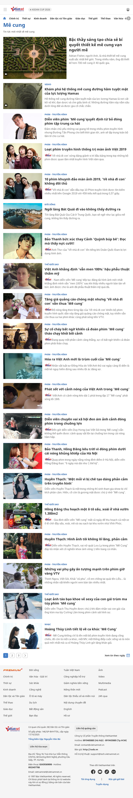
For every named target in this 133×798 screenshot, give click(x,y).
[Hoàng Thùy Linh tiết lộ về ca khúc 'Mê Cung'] (22, 636)
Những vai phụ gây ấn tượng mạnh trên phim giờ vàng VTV (85, 571)
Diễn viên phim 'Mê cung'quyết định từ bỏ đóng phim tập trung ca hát (83, 121)
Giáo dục (80, 18)
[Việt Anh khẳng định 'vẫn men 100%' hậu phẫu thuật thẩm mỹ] (22, 276)
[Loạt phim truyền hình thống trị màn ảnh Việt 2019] (22, 156)
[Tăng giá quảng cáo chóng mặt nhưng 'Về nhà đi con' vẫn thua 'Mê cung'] (22, 306)
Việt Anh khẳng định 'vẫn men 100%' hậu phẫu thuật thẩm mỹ (87, 271)
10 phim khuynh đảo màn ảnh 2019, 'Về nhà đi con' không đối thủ (85, 181)
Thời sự (26, 18)
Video (48, 84)
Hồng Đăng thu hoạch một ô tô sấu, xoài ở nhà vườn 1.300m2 (87, 511)
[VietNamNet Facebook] (93, 773)
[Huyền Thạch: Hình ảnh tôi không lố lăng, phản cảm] (22, 546)
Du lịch (33, 702)
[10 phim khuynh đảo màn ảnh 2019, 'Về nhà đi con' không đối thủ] (22, 186)
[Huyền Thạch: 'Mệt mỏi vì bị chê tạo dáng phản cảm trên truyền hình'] (22, 486)
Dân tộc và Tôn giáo (61, 18)
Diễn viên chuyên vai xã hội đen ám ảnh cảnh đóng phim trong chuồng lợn (85, 421)
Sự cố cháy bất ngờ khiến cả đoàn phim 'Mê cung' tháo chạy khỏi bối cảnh (84, 331)
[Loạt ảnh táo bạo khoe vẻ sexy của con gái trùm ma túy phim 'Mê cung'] (22, 606)
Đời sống (50, 204)
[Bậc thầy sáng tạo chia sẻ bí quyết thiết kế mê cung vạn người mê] (34, 58)
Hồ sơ (67, 715)
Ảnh (100, 670)
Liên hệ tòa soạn (38, 746)
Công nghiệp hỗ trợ (74, 676)
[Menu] (5, 10)
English (68, 709)
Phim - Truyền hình (56, 114)
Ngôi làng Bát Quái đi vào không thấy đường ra (83, 209)
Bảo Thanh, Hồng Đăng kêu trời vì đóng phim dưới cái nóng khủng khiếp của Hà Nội (85, 451)
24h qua (102, 696)
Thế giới (92, 18)
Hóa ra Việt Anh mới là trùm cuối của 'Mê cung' (83, 359)
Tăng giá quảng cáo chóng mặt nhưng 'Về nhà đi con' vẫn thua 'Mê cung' (84, 301)
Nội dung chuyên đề (75, 702)
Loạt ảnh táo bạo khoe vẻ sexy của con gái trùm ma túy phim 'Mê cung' (86, 601)
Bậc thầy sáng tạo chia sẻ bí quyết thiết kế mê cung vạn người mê (95, 44)
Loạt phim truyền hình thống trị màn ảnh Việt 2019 (85, 149)
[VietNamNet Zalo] (113, 773)
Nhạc (48, 624)
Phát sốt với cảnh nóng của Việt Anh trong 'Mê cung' (87, 389)
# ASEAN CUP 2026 (40, 9)
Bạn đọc (33, 715)
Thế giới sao (52, 264)
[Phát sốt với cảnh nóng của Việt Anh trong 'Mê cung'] (22, 396)
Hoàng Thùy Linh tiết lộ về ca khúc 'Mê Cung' (81, 629)
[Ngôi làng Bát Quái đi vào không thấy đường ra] (22, 216)
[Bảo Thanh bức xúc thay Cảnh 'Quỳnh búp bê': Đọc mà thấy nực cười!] (22, 246)
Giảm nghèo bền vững (76, 683)
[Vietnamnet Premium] (13, 671)
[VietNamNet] (4, 18)
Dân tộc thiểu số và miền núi (79, 696)
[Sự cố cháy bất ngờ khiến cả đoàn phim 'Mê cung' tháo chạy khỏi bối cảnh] (22, 336)
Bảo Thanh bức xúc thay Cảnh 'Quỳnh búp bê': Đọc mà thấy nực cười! (85, 241)
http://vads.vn (90, 749)
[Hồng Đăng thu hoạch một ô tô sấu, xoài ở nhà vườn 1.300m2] (22, 516)
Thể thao (106, 18)
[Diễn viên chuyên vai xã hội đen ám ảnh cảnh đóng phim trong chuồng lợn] (22, 426)
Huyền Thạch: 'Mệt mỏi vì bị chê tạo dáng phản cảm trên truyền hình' (86, 481)
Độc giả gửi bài (116, 779)
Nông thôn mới (72, 689)
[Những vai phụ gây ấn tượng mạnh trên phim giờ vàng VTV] (22, 576)
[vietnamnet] (18, 11)
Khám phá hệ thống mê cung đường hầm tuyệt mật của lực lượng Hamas (86, 91)
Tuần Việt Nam (72, 670)
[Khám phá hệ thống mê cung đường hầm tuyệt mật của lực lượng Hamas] (22, 96)
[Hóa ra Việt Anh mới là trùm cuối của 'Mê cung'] (22, 366)
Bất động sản (36, 709)
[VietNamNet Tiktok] (107, 773)
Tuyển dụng (102, 784)
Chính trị (14, 18)
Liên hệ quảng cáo (86, 728)
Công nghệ (35, 689)
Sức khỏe (34, 683)
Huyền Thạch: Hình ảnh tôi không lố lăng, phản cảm (86, 539)
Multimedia (104, 683)
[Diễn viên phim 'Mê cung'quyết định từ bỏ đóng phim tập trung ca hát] (22, 126)
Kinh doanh (40, 18)
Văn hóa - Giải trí (123, 18)
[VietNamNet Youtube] (100, 773)
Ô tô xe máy (35, 696)
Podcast (102, 689)
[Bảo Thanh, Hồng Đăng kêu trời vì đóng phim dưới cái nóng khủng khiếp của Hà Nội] (22, 456)
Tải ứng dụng (88, 779)
